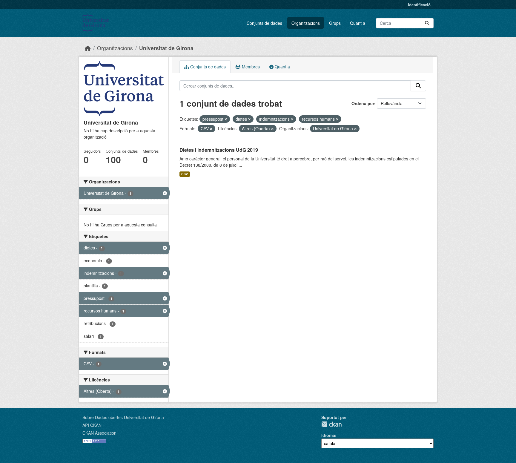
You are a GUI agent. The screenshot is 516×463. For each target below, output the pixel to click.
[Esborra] (226, 119)
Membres (250, 67)
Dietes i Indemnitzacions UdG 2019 (218, 149)
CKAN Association (99, 433)
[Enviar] (427, 23)
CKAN (331, 424)
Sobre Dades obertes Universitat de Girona (123, 417)
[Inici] (88, 48)
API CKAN (92, 425)
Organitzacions (305, 23)
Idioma (328, 435)
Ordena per (362, 103)
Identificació (419, 4)
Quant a (357, 23)
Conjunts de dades (264, 23)
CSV (184, 174)
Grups (335, 23)
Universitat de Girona (166, 48)
